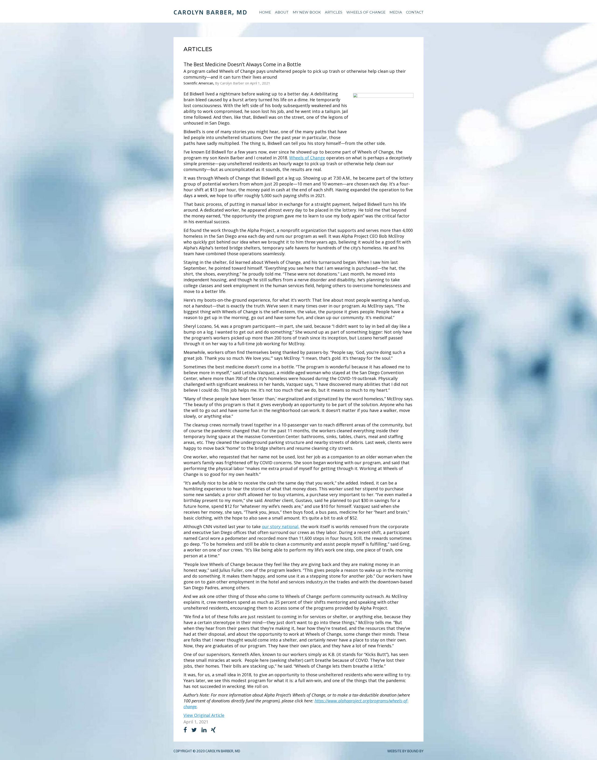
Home (265, 12)
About (281, 12)
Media (395, 12)
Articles (333, 12)
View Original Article (204, 715)
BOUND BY (415, 751)
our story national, (280, 526)
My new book (307, 12)
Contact (414, 12)
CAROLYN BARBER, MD (210, 12)
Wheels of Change (365, 12)
